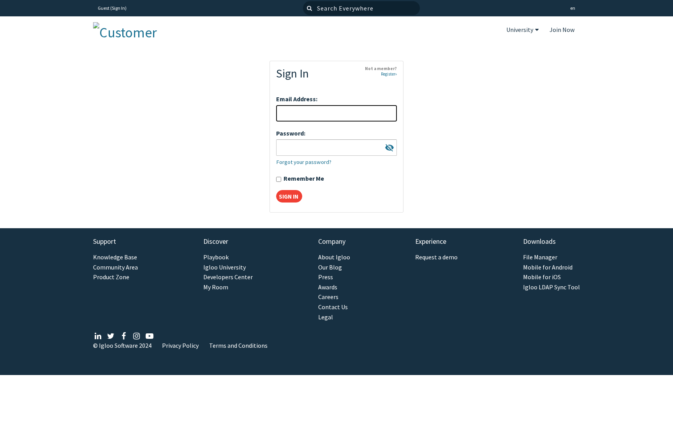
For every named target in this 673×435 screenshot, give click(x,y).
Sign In (118, 8)
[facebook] (124, 336)
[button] (573, 8)
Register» (389, 74)
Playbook (216, 257)
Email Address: (296, 99)
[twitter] (111, 336)
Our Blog (330, 267)
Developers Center (228, 277)
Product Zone (111, 277)
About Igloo (334, 257)
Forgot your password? (303, 162)
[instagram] (136, 336)
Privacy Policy (180, 345)
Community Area (115, 267)
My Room (215, 287)
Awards (327, 287)
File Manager (540, 257)
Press (325, 277)
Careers (328, 296)
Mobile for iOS (542, 277)
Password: (290, 133)
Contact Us (333, 307)
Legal (325, 317)
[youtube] (149, 336)
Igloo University (224, 267)
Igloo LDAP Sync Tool (551, 287)
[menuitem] (522, 30)
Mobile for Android (548, 267)
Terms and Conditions (238, 345)
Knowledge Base (115, 257)
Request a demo (436, 257)
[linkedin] (98, 336)
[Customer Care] (132, 30)
